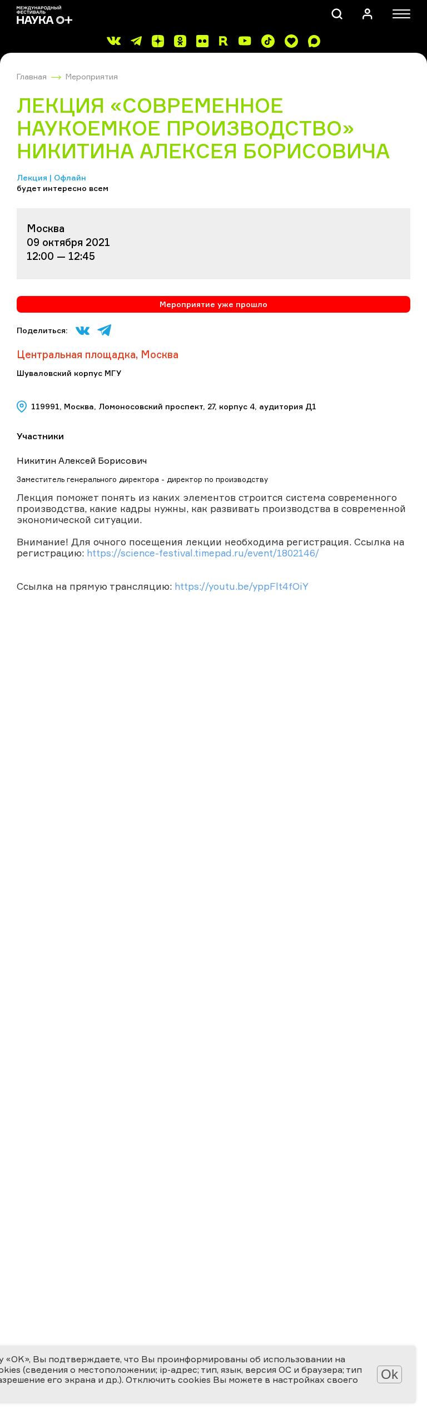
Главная (32, 76)
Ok (389, 1374)
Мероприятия (92, 76)
